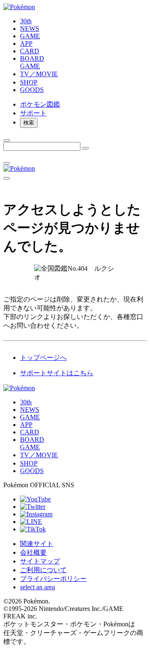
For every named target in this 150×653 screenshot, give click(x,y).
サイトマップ (40, 561)
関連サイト (36, 543)
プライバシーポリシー (53, 578)
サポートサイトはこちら (56, 372)
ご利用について (43, 569)
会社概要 (33, 552)
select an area (37, 587)
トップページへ (43, 357)
